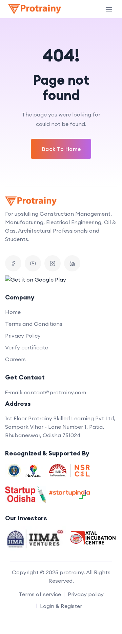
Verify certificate (26, 347)
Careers (15, 359)
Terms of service (40, 594)
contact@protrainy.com (55, 392)
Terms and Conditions (33, 323)
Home (13, 312)
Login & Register (61, 606)
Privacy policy (86, 594)
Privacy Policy (23, 335)
